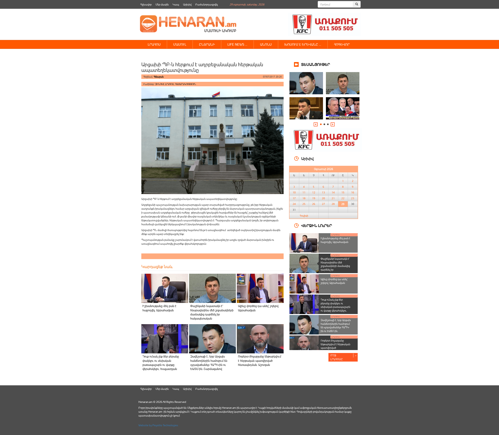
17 (294, 198)
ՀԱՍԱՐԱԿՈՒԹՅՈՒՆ (185, 84)
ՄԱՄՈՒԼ (179, 44)
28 (333, 204)
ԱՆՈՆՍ (266, 44)
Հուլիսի (304, 215)
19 (313, 198)
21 (333, 198)
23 (352, 198)
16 (352, 192)
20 (323, 198)
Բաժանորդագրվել (206, 4)
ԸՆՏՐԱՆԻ (207, 44)
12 (313, 192)
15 (342, 192)
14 (333, 192)
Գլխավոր (146, 4)
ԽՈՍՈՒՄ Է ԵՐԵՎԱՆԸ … (302, 44)
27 (323, 204)
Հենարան (159, 76)
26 (313, 204)
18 (303, 198)
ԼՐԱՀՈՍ (154, 44)
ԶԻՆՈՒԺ (159, 84)
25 (303, 204)
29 (342, 204)
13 (323, 192)
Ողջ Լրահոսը (336, 357)
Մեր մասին (162, 4)
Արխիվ (187, 4)
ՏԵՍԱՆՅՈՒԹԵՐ (315, 64)
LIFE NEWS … (237, 44)
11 (303, 192)
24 (294, 204)
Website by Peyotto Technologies (158, 425)
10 (294, 192)
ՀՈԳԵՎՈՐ (342, 44)
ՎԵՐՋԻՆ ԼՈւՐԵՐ (316, 225)
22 (342, 198)
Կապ (176, 4)
